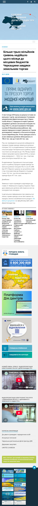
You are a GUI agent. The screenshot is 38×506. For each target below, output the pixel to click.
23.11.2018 (5, 74)
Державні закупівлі (9, 444)
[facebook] (27, 1)
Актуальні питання (9, 438)
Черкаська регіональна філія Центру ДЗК (17, 441)
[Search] (34, 1)
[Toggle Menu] (4, 2)
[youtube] (31, 1)
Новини (5, 47)
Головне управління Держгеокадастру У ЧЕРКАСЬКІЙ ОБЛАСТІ (22, 21)
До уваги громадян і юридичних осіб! (16, 434)
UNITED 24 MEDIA (8, 448)
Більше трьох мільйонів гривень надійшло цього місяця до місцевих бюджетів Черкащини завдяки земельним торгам (18, 60)
